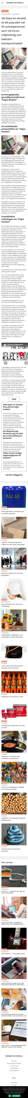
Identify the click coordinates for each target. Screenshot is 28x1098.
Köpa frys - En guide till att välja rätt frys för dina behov (13, 892)
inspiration (4, 507)
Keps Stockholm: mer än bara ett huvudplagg (12, 605)
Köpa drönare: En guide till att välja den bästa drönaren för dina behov (12, 984)
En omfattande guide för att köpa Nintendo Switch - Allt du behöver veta (13, 1015)
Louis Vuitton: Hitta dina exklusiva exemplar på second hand (12, 667)
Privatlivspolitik (16, 1095)
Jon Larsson (16, 14)
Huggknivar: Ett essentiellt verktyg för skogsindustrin (13, 819)
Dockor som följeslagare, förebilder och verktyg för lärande (12, 788)
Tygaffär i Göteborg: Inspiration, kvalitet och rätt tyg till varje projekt (13, 543)
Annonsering (14, 1082)
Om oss (14, 1085)
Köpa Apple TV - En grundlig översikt (13, 953)
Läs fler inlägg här (14, 475)
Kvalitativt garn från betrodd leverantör (10, 850)
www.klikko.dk (15, 1070)
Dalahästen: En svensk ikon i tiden (12, 697)
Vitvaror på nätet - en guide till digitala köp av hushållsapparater (12, 923)
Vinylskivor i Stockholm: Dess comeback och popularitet (10, 757)
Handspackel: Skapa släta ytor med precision (13, 727)
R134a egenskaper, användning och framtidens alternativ (12, 512)
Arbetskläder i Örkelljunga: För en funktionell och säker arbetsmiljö (12, 636)
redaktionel (5, 11)
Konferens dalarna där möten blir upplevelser (12, 574)
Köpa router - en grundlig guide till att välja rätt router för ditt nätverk (13, 1046)
